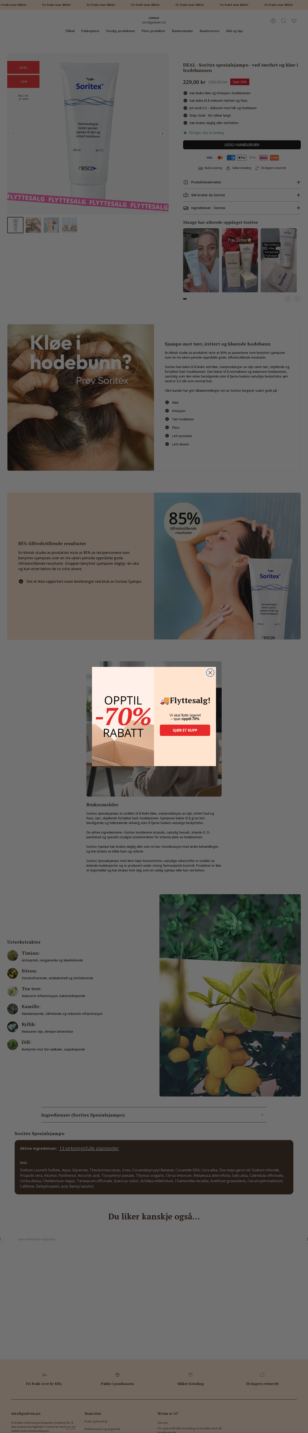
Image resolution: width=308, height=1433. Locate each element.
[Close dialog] (210, 673)
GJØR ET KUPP (185, 730)
